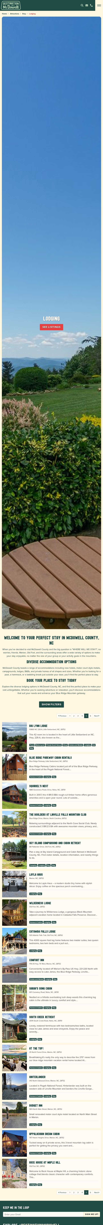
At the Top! (36, 1048)
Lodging (87, 745)
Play (48, 865)
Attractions (14, 13)
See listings (51, 327)
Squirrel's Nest (38, 786)
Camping (33, 865)
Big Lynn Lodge (38, 726)
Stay (24, 13)
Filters (51, 704)
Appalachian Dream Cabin (44, 1134)
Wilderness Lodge (40, 903)
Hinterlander (37, 1077)
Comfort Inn (36, 960)
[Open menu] (99, 5)
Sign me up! (91, 1214)
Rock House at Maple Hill (44, 1162)
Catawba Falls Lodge (42, 931)
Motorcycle (40, 745)
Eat (94, 745)
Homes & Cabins (36, 777)
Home (4, 13)
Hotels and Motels (75, 745)
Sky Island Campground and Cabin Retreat (55, 843)
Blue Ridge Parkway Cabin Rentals (50, 757)
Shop (65, 745)
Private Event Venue (53, 745)
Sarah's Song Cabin (40, 988)
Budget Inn (35, 1105)
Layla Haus (36, 874)
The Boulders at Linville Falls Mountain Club (57, 814)
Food (32, 745)
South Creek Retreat (42, 1017)
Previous (62, 715)
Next (96, 715)
